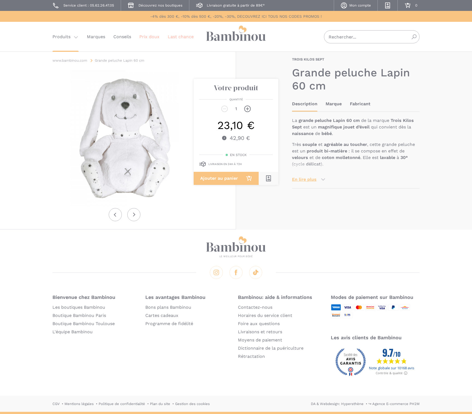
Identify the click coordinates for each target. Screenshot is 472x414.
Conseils (122, 36)
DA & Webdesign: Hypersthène (337, 404)
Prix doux (149, 36)
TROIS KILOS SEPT (308, 59)
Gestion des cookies (192, 404)
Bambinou (236, 36)
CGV (56, 404)
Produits (61, 36)
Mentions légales (79, 404)
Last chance (181, 36)
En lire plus (304, 179)
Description (304, 103)
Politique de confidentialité (122, 404)
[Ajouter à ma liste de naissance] (268, 178)
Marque (334, 103)
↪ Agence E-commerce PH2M (394, 404)
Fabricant (360, 103)
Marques (96, 36)
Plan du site (160, 404)
